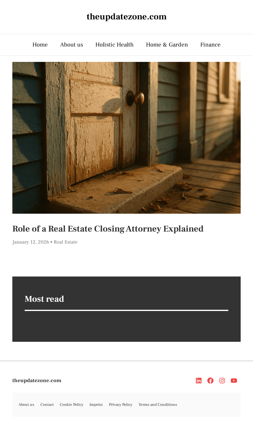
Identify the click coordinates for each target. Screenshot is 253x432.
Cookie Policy (71, 404)
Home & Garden (167, 44)
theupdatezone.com (36, 380)
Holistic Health (114, 44)
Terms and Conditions (158, 404)
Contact (47, 404)
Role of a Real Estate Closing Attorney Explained (108, 229)
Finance (210, 44)
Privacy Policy (120, 404)
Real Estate (65, 242)
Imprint (96, 404)
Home (40, 44)
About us (71, 44)
